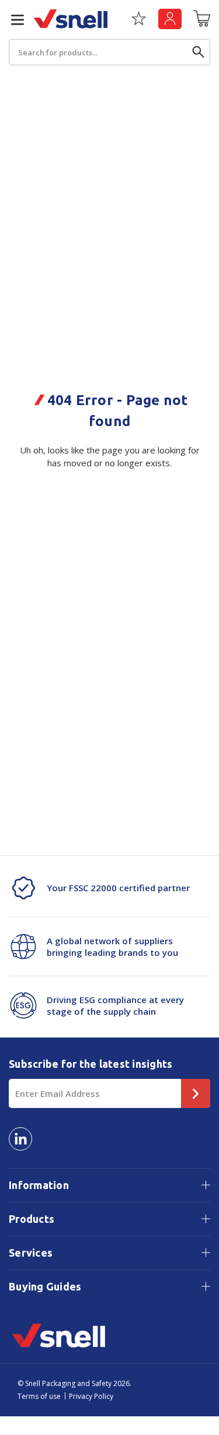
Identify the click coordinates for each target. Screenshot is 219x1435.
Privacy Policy (91, 1396)
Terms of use (39, 1396)
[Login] (170, 19)
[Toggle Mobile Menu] (13, 20)
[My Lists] (139, 23)
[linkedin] (20, 1139)
